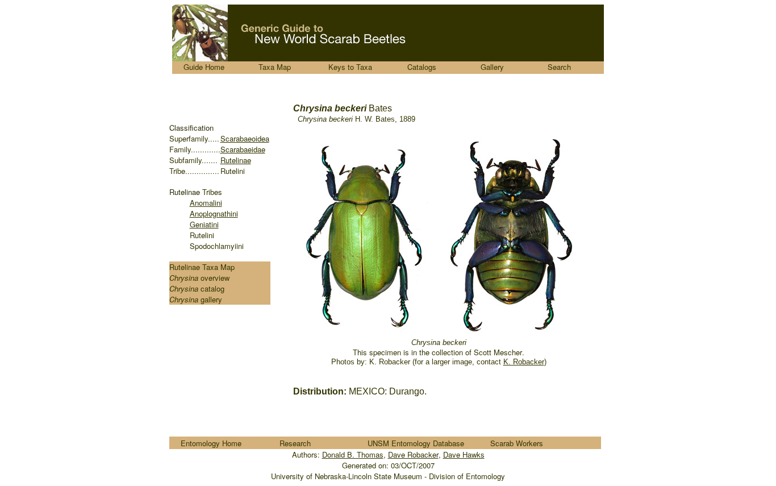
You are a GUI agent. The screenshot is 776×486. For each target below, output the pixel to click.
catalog (212, 288)
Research (295, 443)
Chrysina (185, 277)
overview (215, 277)
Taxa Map (274, 66)
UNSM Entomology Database (416, 443)
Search (559, 66)
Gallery (492, 66)
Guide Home (203, 66)
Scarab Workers (516, 443)
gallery (211, 299)
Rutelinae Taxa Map (202, 266)
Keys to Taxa (350, 66)
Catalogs (421, 66)
